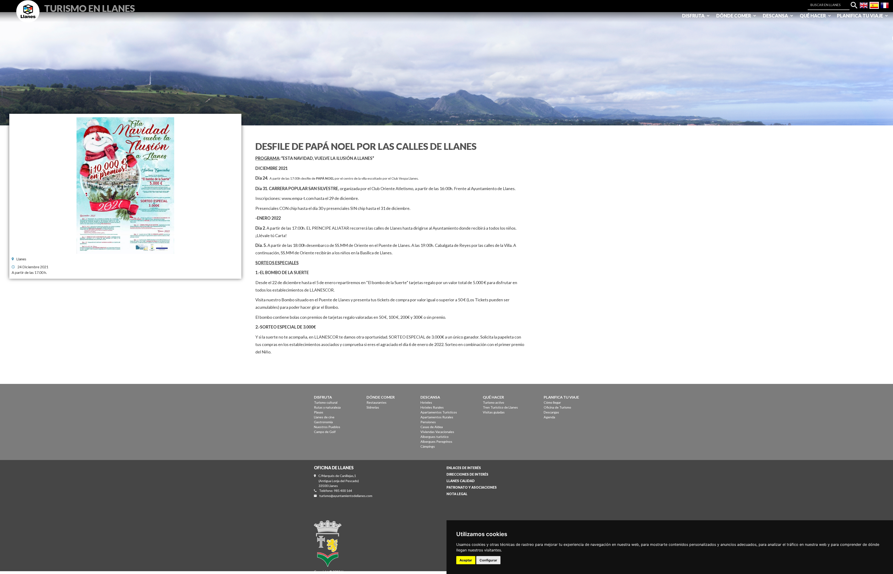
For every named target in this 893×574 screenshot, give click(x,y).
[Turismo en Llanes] (28, 17)
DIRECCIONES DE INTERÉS (467, 474)
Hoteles (426, 402)
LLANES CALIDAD (460, 481)
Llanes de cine (324, 417)
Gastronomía (323, 422)
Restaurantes (377, 402)
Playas (318, 412)
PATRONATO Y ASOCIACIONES (471, 487)
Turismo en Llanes (89, 8)
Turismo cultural (325, 402)
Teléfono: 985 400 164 (335, 491)
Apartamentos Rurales (436, 417)
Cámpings (427, 446)
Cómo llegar (552, 402)
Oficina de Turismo (557, 407)
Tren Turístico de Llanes (500, 407)
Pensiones (428, 422)
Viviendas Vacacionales (437, 432)
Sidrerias (373, 407)
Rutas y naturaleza (327, 407)
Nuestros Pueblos (327, 427)
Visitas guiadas (494, 412)
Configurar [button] (488, 560)
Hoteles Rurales (432, 407)
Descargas (551, 412)
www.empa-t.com (298, 198)
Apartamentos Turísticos (438, 412)
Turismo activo (493, 402)
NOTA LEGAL (456, 494)
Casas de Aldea (431, 427)
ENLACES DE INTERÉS (463, 468)
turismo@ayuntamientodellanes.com (345, 496)
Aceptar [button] (466, 560)
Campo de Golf (325, 432)
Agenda (549, 417)
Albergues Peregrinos (436, 441)
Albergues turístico (434, 437)
